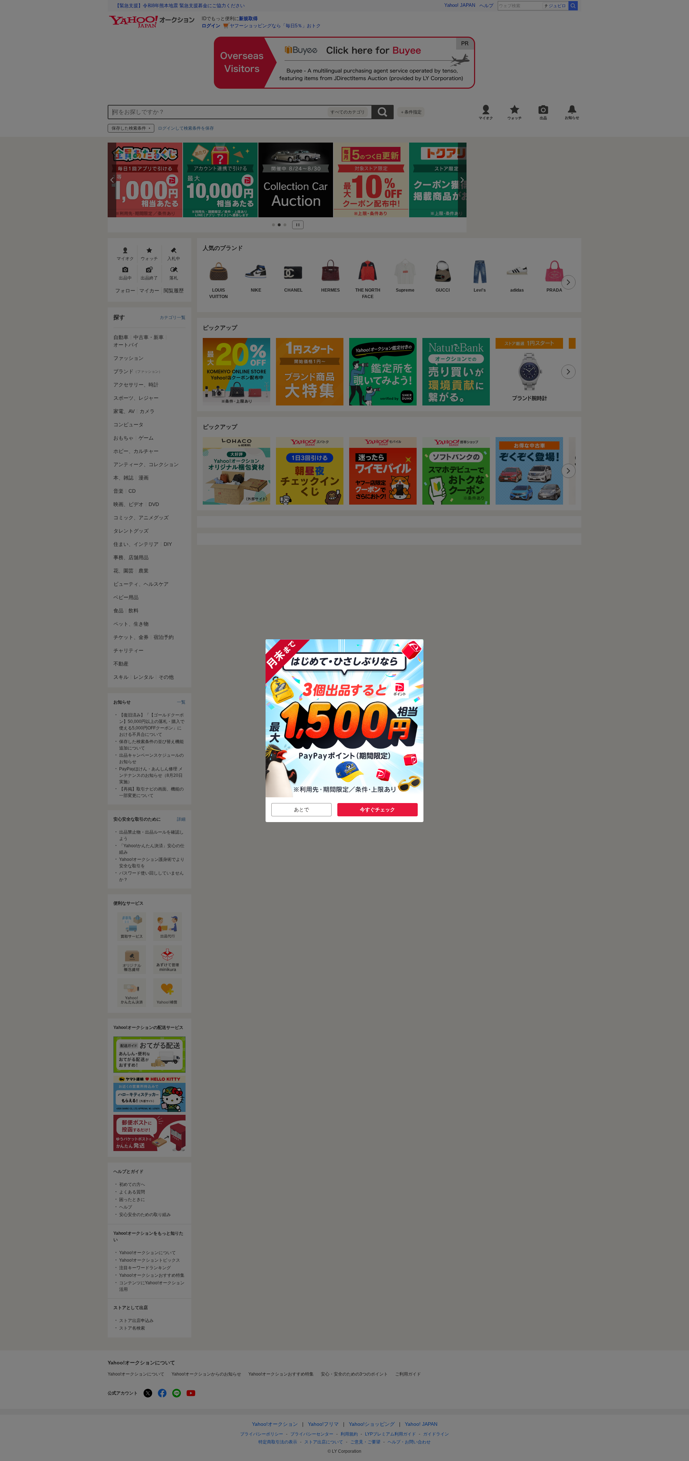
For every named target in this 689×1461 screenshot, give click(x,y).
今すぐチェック (377, 809)
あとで (301, 809)
